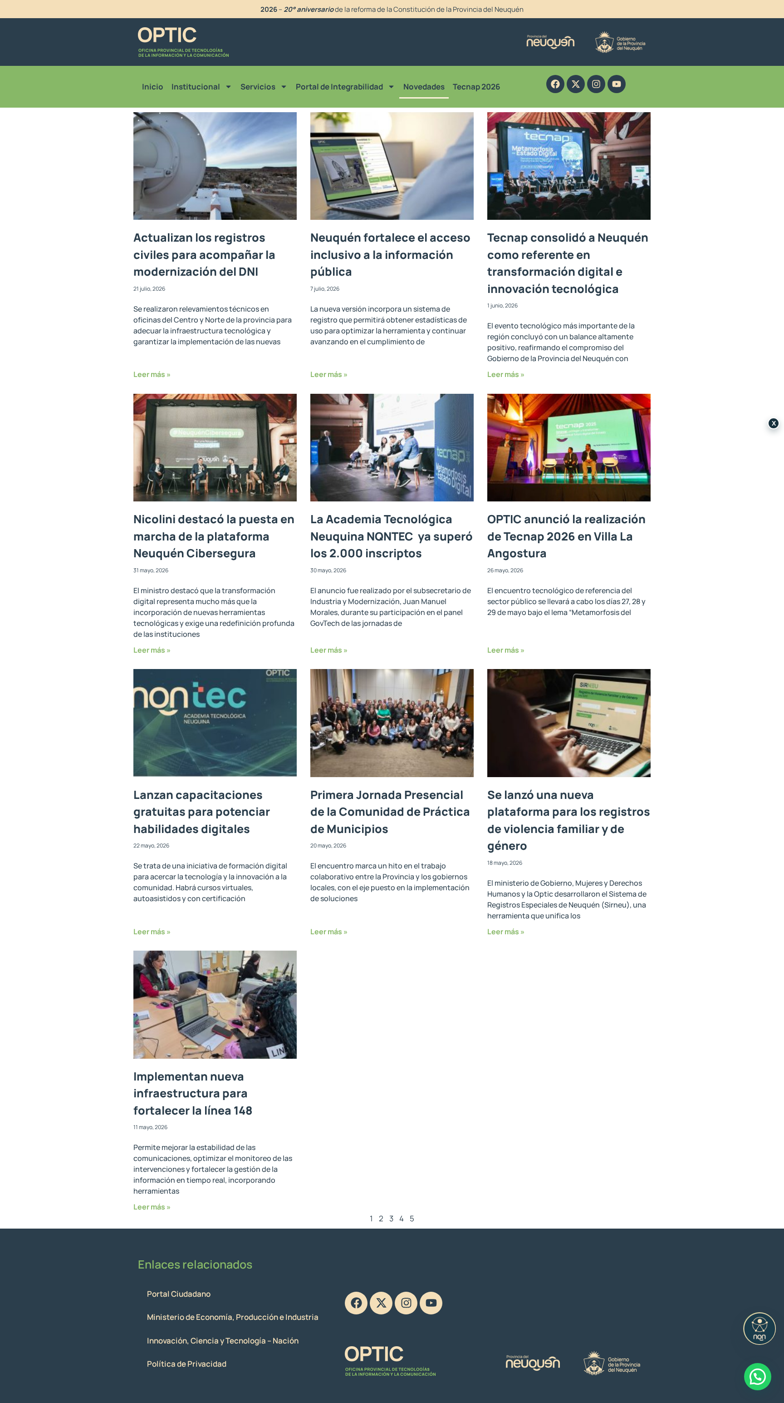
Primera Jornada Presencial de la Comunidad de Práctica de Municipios (390, 812)
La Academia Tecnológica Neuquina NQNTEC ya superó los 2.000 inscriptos (391, 536)
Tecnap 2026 (476, 86)
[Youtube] (617, 84)
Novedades (424, 86)
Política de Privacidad (186, 1363)
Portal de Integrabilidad (339, 86)
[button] (757, 1376)
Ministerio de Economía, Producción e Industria (232, 1317)
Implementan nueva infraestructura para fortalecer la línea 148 (193, 1093)
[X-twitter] (576, 84)
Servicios (257, 86)
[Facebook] (555, 84)
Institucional (196, 86)
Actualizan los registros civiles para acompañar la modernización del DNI (204, 254)
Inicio (152, 86)
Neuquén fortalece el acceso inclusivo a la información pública (390, 254)
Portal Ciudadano (179, 1294)
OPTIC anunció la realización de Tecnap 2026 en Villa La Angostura (566, 536)
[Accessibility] (759, 1328)
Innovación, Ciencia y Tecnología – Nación (223, 1340)
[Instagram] (596, 84)
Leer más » (152, 374)
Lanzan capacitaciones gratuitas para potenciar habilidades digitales (201, 812)
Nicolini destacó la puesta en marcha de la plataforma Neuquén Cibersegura (213, 536)
